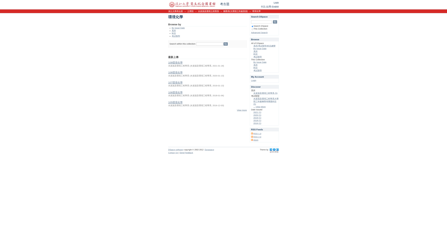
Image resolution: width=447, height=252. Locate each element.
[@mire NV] (274, 150)
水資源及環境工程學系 (208, 11)
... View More (259, 107)
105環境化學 (175, 102)
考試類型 (176, 36)
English (275, 6)
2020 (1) (257, 115)
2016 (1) (257, 123)
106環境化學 (175, 92)
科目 (174, 33)
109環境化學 (175, 62)
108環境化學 (175, 72)
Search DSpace (261, 26)
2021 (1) (257, 112)
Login (276, 2)
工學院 (190, 11)
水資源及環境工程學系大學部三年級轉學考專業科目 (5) (266, 101)
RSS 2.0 (257, 137)
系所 (174, 31)
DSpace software (175, 150)
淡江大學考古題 (175, 11)
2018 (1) (257, 120)
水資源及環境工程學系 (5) (265, 93)
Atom (255, 140)
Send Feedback (186, 153)
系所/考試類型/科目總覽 (264, 46)
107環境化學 (175, 82)
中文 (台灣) (266, 6)
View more (242, 110)
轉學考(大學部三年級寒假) (235, 11)
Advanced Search (259, 33)
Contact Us (173, 153)
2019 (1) (257, 118)
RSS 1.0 (257, 134)
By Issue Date (178, 28)
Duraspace (209, 150)
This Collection (260, 29)
